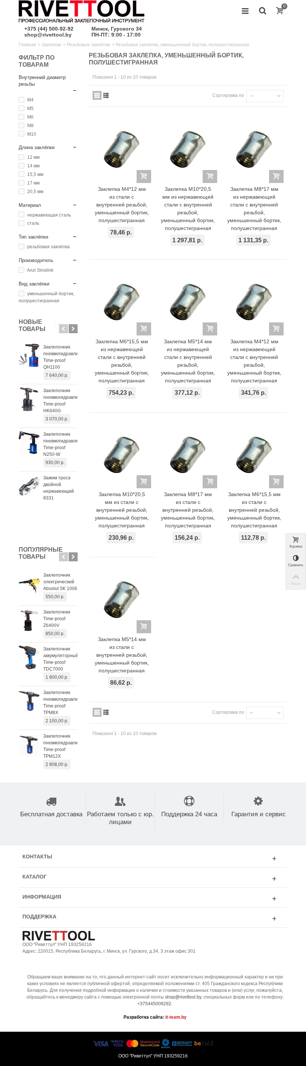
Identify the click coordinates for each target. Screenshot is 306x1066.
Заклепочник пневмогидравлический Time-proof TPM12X (60, 746)
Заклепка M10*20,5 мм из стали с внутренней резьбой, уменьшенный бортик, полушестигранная (122, 510)
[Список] (106, 95)
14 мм (33, 165)
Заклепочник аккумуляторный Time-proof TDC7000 (60, 659)
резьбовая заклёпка (48, 246)
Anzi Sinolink (40, 270)
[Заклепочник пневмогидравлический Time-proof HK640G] (29, 399)
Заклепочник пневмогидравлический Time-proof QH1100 (60, 357)
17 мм (33, 183)
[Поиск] (262, 11)
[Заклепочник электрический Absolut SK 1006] (29, 584)
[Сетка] (97, 95)
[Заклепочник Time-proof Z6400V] (29, 621)
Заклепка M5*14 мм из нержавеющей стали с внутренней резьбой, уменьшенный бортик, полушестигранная (188, 361)
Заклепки (51, 44)
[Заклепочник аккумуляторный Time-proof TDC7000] (29, 657)
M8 (30, 125)
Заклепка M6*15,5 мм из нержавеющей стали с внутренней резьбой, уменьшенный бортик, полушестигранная (122, 361)
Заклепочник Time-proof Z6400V (56, 618)
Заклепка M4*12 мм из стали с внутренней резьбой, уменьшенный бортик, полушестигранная (122, 204)
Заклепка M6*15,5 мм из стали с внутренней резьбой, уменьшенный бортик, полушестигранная (254, 510)
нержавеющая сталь (49, 215)
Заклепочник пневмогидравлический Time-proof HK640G (60, 400)
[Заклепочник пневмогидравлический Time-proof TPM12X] (29, 745)
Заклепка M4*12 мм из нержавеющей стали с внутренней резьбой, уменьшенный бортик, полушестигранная (254, 361)
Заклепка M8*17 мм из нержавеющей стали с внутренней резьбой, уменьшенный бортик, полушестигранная (254, 208)
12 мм (33, 157)
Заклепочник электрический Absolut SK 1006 (60, 582)
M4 (30, 99)
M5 (30, 108)
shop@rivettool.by (48, 35)
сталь (33, 223)
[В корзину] (144, 176)
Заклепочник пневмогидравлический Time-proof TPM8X (60, 702)
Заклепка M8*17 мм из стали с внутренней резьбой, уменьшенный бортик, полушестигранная (188, 510)
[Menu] (245, 11)
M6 (30, 117)
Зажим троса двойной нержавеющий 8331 (58, 488)
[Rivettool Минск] (81, 10)
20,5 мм (35, 191)
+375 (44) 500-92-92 (49, 29)
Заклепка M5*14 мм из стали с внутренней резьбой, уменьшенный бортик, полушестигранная (122, 655)
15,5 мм (35, 174)
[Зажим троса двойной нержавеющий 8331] (29, 486)
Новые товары (32, 325)
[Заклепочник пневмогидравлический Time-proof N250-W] (29, 443)
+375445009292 (154, 1003)
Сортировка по (228, 95)
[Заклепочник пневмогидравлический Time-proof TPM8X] (29, 701)
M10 (31, 134)
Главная (27, 44)
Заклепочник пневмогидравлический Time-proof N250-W (60, 444)
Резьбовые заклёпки (88, 44)
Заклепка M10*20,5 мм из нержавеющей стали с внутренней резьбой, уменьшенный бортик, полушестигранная (188, 208)
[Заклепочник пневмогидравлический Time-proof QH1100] (29, 356)
